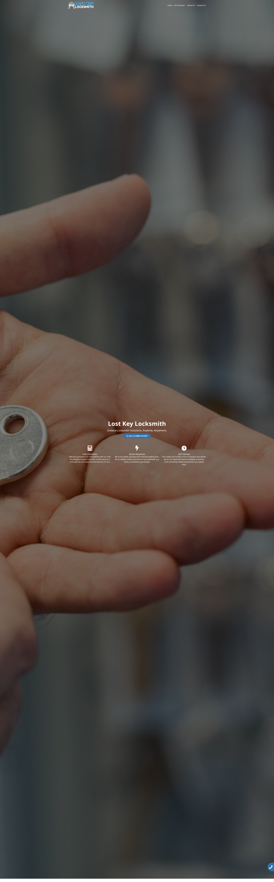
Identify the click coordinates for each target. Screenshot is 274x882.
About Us (191, 5)
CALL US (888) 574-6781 (138, 436)
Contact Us (201, 5)
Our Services (179, 5)
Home (170, 5)
